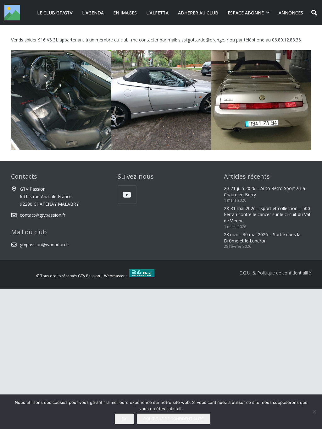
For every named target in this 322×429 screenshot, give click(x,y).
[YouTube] (127, 194)
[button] (267, 12)
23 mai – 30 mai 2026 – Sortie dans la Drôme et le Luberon (262, 237)
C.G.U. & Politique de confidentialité (275, 273)
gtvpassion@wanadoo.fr (44, 244)
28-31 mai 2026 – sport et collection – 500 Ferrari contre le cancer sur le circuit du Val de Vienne (267, 214)
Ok (124, 418)
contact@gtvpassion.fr (42, 215)
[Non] (314, 412)
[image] (61, 100)
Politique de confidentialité (174, 418)
